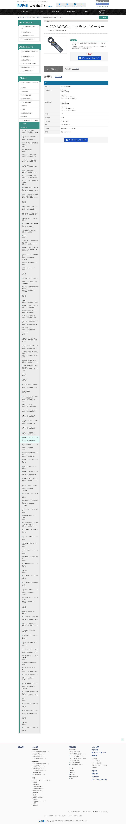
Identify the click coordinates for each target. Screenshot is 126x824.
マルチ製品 (26, 17)
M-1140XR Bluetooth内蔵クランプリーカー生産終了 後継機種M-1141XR (30, 322)
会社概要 (94, 755)
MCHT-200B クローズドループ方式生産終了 (30, 510)
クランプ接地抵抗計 (26, 95)
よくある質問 (95, 747)
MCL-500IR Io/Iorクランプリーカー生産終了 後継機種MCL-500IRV (30, 650)
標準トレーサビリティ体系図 (100, 765)
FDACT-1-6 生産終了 (24, 571)
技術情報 (67, 6)
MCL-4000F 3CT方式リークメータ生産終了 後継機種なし (30, 225)
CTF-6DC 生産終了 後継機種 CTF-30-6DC (30, 301)
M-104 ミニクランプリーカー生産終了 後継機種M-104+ (29, 416)
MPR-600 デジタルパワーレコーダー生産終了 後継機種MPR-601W (30, 189)
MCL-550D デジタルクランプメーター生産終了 (30, 538)
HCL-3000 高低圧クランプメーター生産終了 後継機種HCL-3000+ (30, 669)
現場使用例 (75, 6)
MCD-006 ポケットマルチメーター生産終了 (30, 495)
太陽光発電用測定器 (26, 102)
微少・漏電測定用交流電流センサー (29, 52)
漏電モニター (24, 106)
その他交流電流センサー (27, 70)
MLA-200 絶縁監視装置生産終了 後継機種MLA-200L (29, 171)
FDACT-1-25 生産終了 (25, 723)
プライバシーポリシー (60, 816)
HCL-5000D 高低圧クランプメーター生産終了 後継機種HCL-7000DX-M (30, 488)
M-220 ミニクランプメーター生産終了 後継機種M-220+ (29, 433)
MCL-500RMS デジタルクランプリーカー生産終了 (30, 657)
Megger (72, 770)
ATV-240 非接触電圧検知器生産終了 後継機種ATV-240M (29, 316)
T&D (71, 778)
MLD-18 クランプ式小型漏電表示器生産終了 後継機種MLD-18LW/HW (30, 503)
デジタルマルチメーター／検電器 (29, 120)
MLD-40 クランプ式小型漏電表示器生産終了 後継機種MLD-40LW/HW (30, 257)
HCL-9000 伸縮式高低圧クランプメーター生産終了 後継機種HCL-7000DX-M (30, 289)
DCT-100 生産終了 (24, 296)
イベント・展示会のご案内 (99, 779)
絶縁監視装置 (24, 91)
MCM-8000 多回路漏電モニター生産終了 (30, 263)
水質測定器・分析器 (75, 762)
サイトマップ (105, 6)
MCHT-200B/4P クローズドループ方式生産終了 (30, 517)
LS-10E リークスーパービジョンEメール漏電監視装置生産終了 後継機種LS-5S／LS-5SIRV (30, 399)
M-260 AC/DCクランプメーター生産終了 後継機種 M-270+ (30, 306)
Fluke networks (74, 776)
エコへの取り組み (97, 761)
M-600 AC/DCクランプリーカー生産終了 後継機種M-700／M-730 (30, 480)
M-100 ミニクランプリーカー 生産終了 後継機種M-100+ (29, 405)
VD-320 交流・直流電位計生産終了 (28, 631)
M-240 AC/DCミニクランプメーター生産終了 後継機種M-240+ (30, 454)
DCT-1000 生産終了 (24, 374)
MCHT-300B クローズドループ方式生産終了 (30, 531)
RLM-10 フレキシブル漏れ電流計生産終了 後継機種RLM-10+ (30, 214)
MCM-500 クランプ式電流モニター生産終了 (30, 729)
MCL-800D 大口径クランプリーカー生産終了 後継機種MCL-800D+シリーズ (30, 677)
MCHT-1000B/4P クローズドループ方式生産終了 (30, 584)
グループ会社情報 (97, 763)
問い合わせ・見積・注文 (91, 58)
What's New (95, 776)
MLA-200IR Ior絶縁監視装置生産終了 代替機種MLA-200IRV (30, 176)
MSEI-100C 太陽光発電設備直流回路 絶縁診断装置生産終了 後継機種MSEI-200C (30, 196)
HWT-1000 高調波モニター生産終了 (28, 612)
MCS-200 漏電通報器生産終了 (27, 150)
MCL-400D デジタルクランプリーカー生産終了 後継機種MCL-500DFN (30, 592)
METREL (72, 772)
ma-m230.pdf (75, 69)
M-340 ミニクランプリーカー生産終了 (29, 467)
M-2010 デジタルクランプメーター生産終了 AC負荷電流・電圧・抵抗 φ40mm (30, 281)
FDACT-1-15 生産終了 (25, 333)
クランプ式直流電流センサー (28, 39)
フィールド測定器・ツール (77, 756)
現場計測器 (72, 747)
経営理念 (95, 758)
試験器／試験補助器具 (27, 98)
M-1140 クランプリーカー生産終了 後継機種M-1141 (29, 328)
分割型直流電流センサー (27, 32)
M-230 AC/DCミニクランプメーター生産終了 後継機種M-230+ (30, 439)
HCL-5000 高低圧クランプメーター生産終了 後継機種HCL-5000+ (30, 712)
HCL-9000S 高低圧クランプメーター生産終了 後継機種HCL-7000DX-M (30, 686)
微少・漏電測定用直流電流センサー (29, 27)
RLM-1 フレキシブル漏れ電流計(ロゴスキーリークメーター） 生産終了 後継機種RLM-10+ (30, 208)
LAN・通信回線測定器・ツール (78, 754)
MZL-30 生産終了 (24, 699)
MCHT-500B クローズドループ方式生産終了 (30, 558)
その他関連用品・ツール (76, 764)
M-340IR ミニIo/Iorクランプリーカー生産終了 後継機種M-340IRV (30, 473)
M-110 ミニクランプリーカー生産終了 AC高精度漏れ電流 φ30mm (29, 340)
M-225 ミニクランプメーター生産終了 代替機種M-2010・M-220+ (30, 625)
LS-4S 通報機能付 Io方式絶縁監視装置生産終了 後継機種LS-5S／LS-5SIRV (30, 354)
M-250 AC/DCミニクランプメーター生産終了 (30, 461)
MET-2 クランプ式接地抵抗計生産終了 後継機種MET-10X (29, 160)
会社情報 (99, 6)
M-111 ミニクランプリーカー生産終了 (29, 268)
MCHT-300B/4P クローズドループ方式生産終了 (30, 545)
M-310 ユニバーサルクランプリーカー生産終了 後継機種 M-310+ (30, 137)
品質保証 (95, 767)
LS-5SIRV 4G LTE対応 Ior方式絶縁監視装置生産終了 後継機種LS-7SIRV (30, 242)
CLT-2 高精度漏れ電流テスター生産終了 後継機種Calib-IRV (29, 231)
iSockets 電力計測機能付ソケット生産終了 (30, 663)
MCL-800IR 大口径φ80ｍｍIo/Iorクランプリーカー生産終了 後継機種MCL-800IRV (30, 693)
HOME (51, 6)
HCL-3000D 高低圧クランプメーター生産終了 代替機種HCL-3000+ (30, 386)
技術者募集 (95, 750)
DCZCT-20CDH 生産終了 (26, 392)
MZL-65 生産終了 (24, 274)
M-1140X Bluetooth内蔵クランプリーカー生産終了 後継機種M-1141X (30, 346)
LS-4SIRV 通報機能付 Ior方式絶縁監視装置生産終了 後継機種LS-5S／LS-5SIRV (30, 368)
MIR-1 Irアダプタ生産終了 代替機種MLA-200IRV (30, 166)
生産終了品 (38, 17)
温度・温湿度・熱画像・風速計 (78, 758)
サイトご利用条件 (48, 816)
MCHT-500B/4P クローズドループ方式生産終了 (30, 565)
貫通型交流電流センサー (27, 60)
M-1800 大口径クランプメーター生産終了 (30, 219)
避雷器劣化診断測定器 (27, 113)
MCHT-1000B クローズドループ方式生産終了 (30, 577)
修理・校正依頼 (59, 6)
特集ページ (82, 6)
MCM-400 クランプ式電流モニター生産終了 (30, 705)
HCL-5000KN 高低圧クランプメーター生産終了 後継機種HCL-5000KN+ (30, 447)
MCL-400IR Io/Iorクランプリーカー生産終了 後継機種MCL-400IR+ (30, 618)
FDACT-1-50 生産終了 (25, 380)
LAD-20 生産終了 (24, 718)
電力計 (23, 109)
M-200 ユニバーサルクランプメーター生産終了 (30, 644)
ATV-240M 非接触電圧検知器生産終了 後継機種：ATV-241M (30, 361)
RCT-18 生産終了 (24, 202)
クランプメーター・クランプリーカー (29, 83)
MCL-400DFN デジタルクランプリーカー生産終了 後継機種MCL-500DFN (30, 600)
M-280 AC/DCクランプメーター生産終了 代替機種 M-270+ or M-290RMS (30, 249)
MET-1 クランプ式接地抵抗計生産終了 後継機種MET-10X (29, 155)
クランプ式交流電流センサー (28, 63)
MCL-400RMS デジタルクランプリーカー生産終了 (30, 637)
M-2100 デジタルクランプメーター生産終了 (30, 551)
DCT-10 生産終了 (24, 236)
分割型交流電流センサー (27, 56)
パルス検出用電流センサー (28, 67)
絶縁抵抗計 (24, 116)
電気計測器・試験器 (75, 752)
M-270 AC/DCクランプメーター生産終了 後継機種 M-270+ (30, 311)
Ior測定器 (23, 88)
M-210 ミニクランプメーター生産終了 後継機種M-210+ (29, 428)
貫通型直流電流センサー (27, 35)
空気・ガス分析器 (74, 760)
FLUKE (72, 774)
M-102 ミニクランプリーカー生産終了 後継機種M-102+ (29, 410)
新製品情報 (21, 747)
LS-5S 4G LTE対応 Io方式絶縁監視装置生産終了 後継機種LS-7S (30, 422)
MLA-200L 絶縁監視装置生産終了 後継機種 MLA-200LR (30, 131)
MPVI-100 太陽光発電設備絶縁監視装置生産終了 (30, 144)
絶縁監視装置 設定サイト (102, 1)
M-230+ (58, 76)
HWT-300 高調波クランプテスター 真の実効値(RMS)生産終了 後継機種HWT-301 (30, 524)
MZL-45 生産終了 (24, 607)
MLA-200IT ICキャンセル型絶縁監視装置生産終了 (30, 182)
